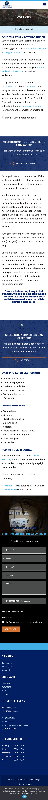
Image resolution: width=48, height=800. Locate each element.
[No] (45, 793)
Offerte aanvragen (27, 163)
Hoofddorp (25, 106)
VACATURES (6, 687)
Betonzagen (7, 667)
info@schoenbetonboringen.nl (17, 725)
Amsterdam (11, 86)
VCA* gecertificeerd (26, 29)
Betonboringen (38, 48)
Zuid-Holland (17, 71)
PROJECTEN (6, 691)
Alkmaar (37, 106)
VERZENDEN (11, 629)
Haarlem (31, 86)
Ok (25, 797)
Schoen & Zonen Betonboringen (28, 779)
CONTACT (5, 694)
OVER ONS (6, 684)
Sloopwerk (6, 670)
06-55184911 (26, 360)
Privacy (29, 784)
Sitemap (22, 784)
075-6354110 (11, 485)
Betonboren (7, 663)
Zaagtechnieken (13, 52)
